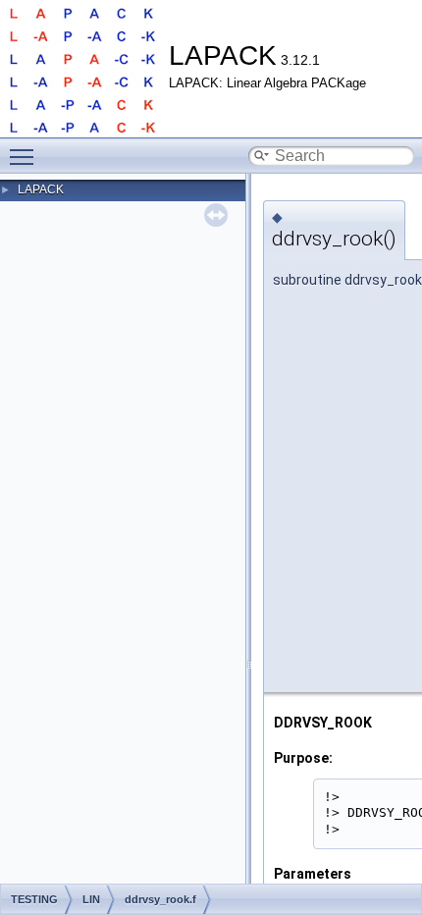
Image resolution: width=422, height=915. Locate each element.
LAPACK (41, 189)
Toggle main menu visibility (25, 156)
